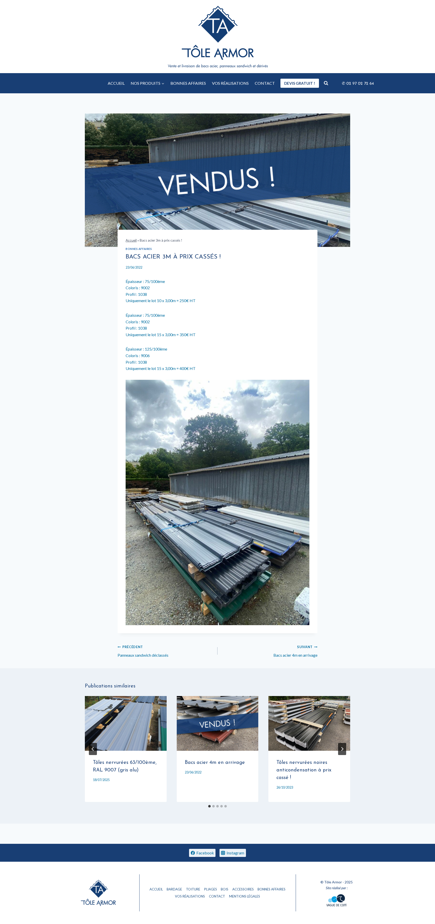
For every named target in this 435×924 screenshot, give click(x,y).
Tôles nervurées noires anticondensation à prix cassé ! (303, 770)
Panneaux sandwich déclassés (143, 651)
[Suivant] (342, 749)
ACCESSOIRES (243, 889)
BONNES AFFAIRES (188, 83)
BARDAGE (174, 889)
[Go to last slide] (93, 749)
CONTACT (265, 83)
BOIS (224, 889)
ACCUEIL (116, 83)
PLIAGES (210, 889)
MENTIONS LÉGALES (244, 896)
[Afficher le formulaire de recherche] (326, 83)
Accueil (131, 240)
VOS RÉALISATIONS (230, 83)
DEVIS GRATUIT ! (299, 83)
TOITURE (193, 889)
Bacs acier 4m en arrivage (295, 651)
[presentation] (126, 723)
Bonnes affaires (139, 248)
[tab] (209, 806)
